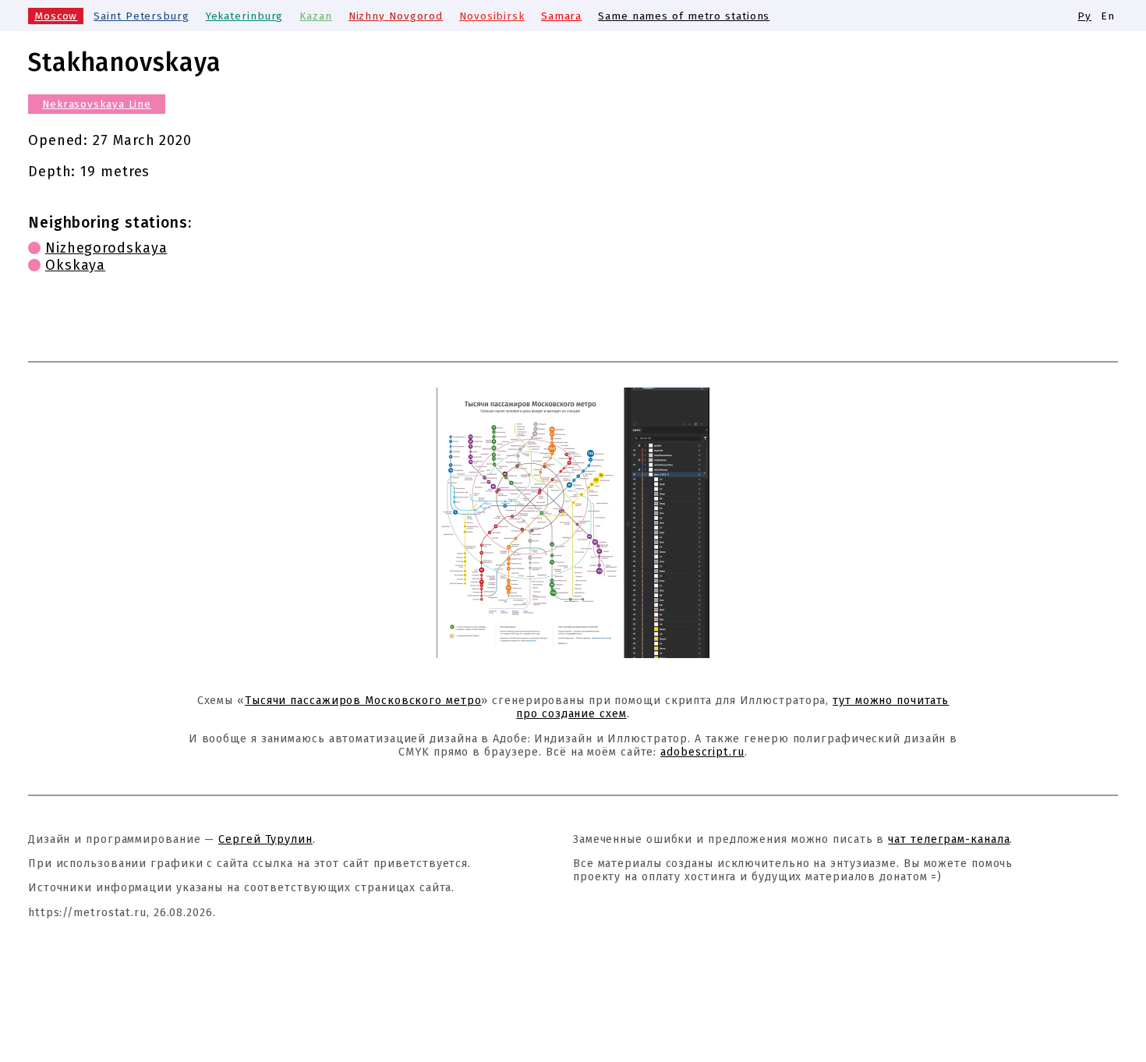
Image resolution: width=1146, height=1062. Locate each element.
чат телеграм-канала (949, 839)
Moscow (55, 16)
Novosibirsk (492, 16)
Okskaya (75, 265)
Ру (1084, 16)
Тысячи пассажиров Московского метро (363, 700)
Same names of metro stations (683, 16)
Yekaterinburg (245, 16)
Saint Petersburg (141, 16)
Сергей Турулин (265, 839)
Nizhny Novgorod (396, 16)
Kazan (315, 16)
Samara (561, 16)
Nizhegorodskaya (106, 248)
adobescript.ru (702, 752)
